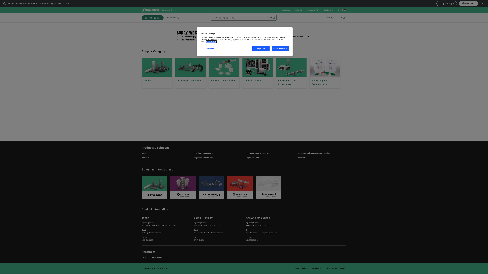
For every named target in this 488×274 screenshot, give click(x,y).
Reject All (261, 48)
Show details (210, 48)
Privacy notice (211, 42)
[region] (245, 41)
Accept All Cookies (280, 48)
